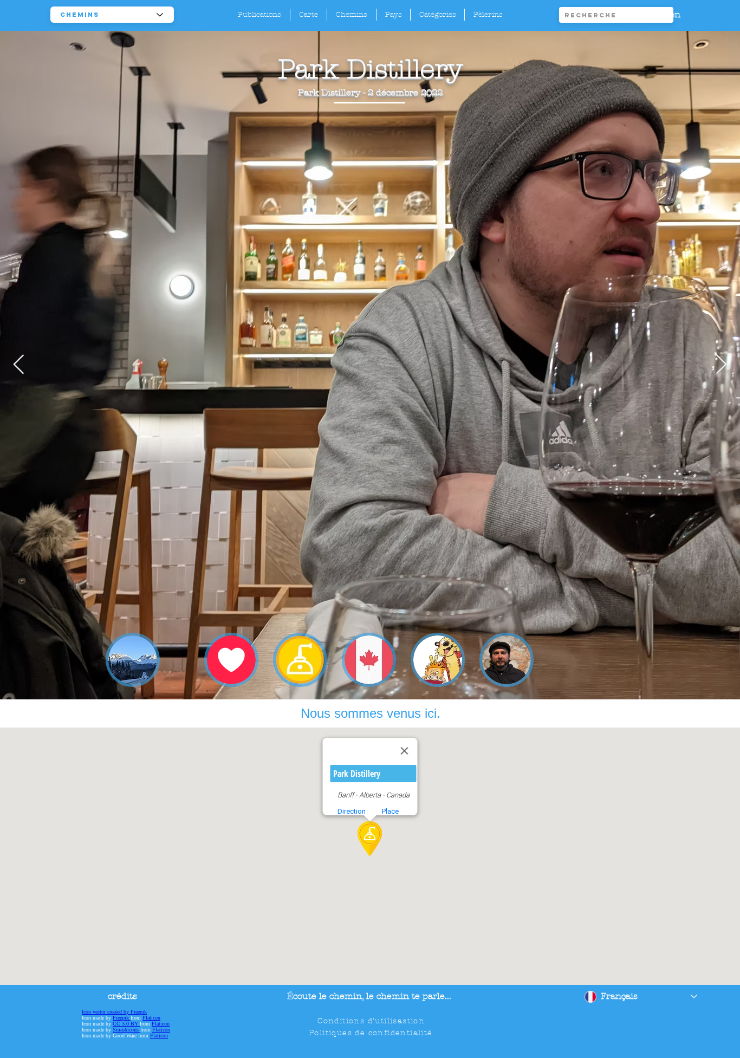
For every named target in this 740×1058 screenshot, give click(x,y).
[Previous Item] (18, 364)
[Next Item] (721, 364)
